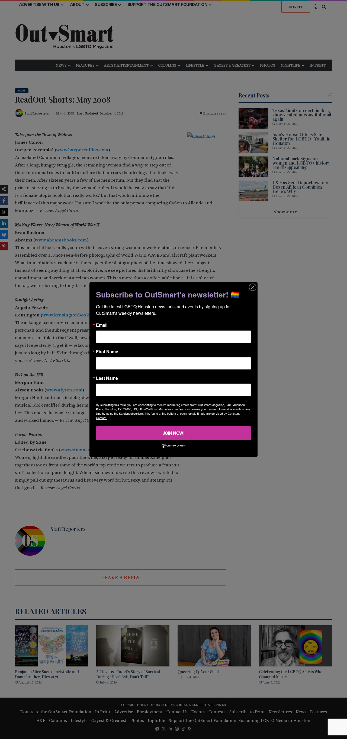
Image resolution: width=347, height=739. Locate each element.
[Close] (252, 287)
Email (101, 325)
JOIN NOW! (174, 433)
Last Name (107, 378)
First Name (107, 351)
